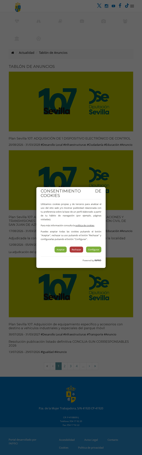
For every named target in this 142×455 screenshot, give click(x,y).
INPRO (97, 260)
